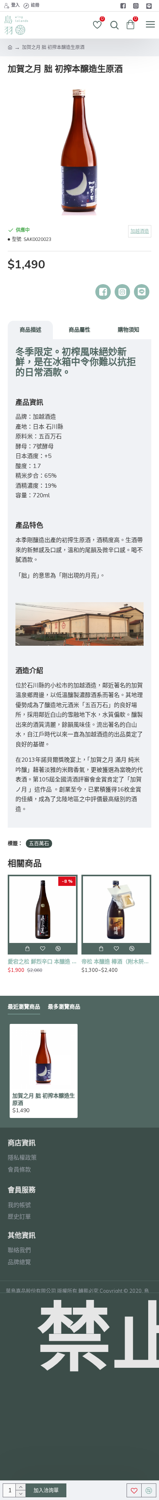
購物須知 (128, 329)
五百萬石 (39, 843)
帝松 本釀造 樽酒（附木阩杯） (116, 961)
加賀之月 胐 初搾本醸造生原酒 (43, 1099)
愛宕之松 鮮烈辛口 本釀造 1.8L (43, 961)
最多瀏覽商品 (64, 1006)
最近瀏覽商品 (24, 1006)
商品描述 (30, 329)
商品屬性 (79, 329)
